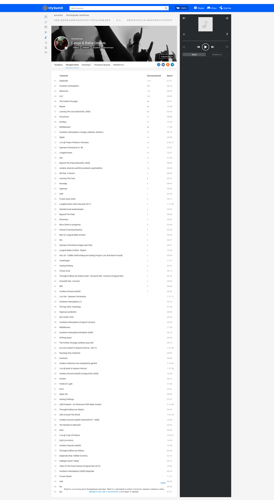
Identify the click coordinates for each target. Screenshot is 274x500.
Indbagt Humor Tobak (69, 460)
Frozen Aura (64, 270)
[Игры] (46, 52)
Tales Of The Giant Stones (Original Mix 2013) (79, 466)
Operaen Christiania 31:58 (71, 147)
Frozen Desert (65, 476)
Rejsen (62, 106)
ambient (85, 47)
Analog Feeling (66, 265)
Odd (61, 193)
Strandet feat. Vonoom (69, 281)
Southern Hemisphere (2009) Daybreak (76, 471)
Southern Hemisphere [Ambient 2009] (76, 332)
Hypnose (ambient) (67, 312)
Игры (214, 8)
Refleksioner (64, 127)
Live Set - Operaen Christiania (72, 296)
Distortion (63, 219)
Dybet (62, 137)
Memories (63, 91)
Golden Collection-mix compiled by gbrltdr (78, 363)
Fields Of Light (65, 383)
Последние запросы (77, 15)
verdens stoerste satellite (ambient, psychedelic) (80, 168)
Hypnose (63, 188)
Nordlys (62, 121)
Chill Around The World (69, 414)
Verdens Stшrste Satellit (70, 445)
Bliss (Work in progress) (70, 224)
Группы (227, 8)
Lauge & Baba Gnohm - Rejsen (72, 250)
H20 (61, 481)
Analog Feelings (66, 399)
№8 (61, 286)
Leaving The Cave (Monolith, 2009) (74, 111)
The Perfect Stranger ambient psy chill (76, 342)
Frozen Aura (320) (67, 198)
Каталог (58, 15)
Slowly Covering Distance (70, 229)
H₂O (61, 96)
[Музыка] (46, 37)
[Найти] (166, 8)
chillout (76, 47)
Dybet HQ (63, 394)
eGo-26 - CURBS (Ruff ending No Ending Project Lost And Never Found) (91, 255)
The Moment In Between (70, 425)
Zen (61, 157)
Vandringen (64, 260)
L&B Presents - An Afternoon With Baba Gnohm (80, 404)
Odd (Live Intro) (66, 440)
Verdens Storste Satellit (70, 291)
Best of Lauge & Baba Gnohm (72, 234)
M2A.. (62, 430)
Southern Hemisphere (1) (70, 301)
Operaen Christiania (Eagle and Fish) (75, 245)
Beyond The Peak (67, 214)
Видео (200, 8)
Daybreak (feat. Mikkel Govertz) (73, 455)
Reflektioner (64, 327)
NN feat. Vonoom (67, 173)
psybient (96, 47)
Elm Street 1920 (66, 317)
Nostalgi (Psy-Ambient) (69, 353)
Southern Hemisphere (69, 85)
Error (61, 389)
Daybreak (63, 80)
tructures (63, 358)
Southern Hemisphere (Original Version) (77, 322)
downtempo (108, 47)
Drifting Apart (65, 337)
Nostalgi (63, 183)
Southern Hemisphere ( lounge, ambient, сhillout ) (81, 132)
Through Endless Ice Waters (71, 409)
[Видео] (46, 32)
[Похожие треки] (227, 34)
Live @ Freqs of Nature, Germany (74, 142)
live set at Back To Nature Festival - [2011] (78, 347)
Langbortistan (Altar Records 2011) (75, 204)
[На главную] (54, 8)
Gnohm (62, 378)
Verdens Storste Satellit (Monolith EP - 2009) (79, 419)
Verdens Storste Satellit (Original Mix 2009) (78, 373)
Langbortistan (65, 152)
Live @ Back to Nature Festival (73, 368)
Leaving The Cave (67, 178)
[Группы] (46, 42)
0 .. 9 (118, 20)
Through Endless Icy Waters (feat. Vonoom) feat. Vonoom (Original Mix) (91, 276)
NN (60, 240)
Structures (64, 116)
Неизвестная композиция (71, 209)
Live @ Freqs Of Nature (69, 435)
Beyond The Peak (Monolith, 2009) (74, 163)
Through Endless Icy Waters (71, 450)
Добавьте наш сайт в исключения (103, 492)
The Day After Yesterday (70, 306)
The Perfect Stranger (68, 101)
